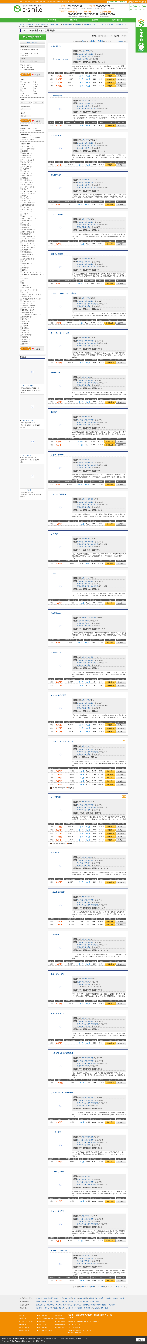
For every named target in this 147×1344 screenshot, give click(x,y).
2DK (35, 87)
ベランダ (26, 214)
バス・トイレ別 (28, 247)
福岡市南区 (68, 1298)
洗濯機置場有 (27, 234)
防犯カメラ (27, 303)
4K (23, 93)
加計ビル (54, 412)
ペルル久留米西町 (58, 892)
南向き (25, 330)
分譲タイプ (27, 173)
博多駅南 (78, 1301)
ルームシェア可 (28, 194)
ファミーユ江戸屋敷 (58, 494)
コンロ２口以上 (28, 238)
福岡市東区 (83, 1298)
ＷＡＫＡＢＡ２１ (58, 1013)
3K (35, 89)
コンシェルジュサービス (31, 314)
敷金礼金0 (41, 1321)
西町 (89, 219)
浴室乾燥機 (27, 252)
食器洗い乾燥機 (28, 241)
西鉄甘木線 (86, 1305)
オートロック (27, 292)
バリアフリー (27, 169)
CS (24, 281)
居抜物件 (26, 341)
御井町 (44, 1301)
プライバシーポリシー (27, 1321)
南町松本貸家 (56, 175)
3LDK (36, 91)
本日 (36, 128)
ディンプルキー (28, 301)
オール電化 (27, 220)
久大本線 (80, 54)
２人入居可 (27, 167)
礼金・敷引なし (27, 67)
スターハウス (56, 652)
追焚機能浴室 (27, 250)
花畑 (89, 56)
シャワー (26, 261)
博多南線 (112, 1305)
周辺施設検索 (60, 1324)
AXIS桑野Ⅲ (55, 372)
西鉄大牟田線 (81, 56)
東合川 (98, 1301)
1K (35, 82)
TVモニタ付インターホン (31, 294)
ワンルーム (26, 82)
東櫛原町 (65, 1301)
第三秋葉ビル (56, 613)
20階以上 (26, 326)
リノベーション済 (29, 160)
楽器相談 (26, 151)
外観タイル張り (28, 236)
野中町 (71, 1301)
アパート (25, 53)
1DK (23, 84)
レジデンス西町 (57, 214)
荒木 (87, 59)
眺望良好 (26, 178)
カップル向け (27, 198)
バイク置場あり (28, 229)
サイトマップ (24, 1327)
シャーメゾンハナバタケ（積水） (64, 293)
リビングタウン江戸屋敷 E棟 (62, 1092)
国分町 (90, 857)
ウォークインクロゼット (31, 272)
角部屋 (25, 332)
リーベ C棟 (56, 1132)
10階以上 (26, 323)
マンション (34, 53)
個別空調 (26, 344)
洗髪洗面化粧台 (28, 259)
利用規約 (23, 1324)
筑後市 (101, 1298)
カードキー (27, 184)
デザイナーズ (27, 158)
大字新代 (93, 618)
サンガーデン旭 (26, 490)
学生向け (26, 196)
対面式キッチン (28, 245)
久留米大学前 (48, 1308)
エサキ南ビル (56, 46)
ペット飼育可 (27, 146)
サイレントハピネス (27, 386)
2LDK (24, 89)
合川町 (38, 1301)
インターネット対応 (30, 290)
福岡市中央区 (58, 1298)
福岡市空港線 (67, 1305)
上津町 (90, 979)
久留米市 (85, 51)
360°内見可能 (42, 1315)
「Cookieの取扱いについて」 (24, 1341)
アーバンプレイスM (27, 420)
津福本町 (51, 1301)
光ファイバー (27, 287)
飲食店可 (26, 339)
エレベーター (27, 223)
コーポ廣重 (55, 934)
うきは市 (121, 1298)
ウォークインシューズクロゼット (32, 275)
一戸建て (25, 56)
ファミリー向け (28, 202)
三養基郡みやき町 (111, 1298)
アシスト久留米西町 (58, 695)
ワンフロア (27, 335)
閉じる (141, 1340)
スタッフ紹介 (60, 1321)
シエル (53, 573)
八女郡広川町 (86, 618)
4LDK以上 (25, 96)
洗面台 (25, 256)
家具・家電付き (28, 232)
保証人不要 (27, 162)
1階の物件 (26, 321)
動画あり (38, 137)
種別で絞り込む (32, 42)
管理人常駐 (27, 176)
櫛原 (106, 1308)
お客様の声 (60, 1327)
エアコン (26, 265)
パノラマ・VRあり (28, 140)
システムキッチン (29, 243)
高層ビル (26, 337)
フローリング (27, 207)
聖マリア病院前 (93, 108)
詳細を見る (110, 76)
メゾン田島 (55, 852)
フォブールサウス (58, 455)
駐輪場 (25, 227)
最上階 (25, 328)
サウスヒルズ (56, 135)
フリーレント (27, 182)
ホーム (29, 20)
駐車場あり (27, 317)
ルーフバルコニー (29, 218)
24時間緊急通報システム (31, 299)
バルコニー (27, 216)
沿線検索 (73, 20)
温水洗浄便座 (27, 254)
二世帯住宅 (27, 180)
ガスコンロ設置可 (29, 191)
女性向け (26, 200)
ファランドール (57, 96)
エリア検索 (52, 20)
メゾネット (27, 211)
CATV (25, 285)
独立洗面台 (27, 263)
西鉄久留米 (62, 1308)
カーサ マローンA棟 (59, 1251)
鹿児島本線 (81, 59)
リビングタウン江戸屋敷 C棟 (62, 1053)
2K (23, 87)
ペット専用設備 (28, 149)
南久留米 (87, 106)
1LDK (36, 84)
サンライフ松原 (26, 455)
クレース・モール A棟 (60, 333)
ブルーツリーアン (58, 974)
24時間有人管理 (28, 305)
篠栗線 (93, 1305)
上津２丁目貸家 (57, 254)
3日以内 (25, 130)
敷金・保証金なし (28, 65)
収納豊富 (26, 279)
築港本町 (85, 1301)
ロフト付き (27, 209)
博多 (101, 1308)
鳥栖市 (76, 1298)
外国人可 (26, 189)
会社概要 (95, 20)
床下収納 (26, 270)
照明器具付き (27, 225)
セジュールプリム (58, 1211)
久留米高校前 (89, 54)
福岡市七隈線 (101, 1305)
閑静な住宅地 (27, 155)
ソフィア (54, 534)
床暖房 (25, 268)
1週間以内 (38, 130)
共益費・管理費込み (29, 70)
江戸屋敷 (90, 499)
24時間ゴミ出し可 (29, 310)
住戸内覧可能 (27, 312)
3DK (23, 91)
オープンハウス (28, 187)
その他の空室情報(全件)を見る (62, 788)
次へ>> (120, 41)
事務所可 (26, 164)
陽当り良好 (27, 153)
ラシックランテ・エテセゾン (62, 741)
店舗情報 (59, 1315)
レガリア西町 (56, 797)
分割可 (25, 171)
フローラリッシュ (58, 1171)
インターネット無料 (45, 1330)
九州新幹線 (77, 1305)
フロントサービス (29, 308)
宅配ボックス (27, 297)
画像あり (25, 137)
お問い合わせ (117, 20)
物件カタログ (24, 1330)
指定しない (26, 128)
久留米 (96, 1308)
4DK (35, 93)
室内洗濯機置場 (28, 205)
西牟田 (88, 623)
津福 (89, 1145)
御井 (69, 1308)
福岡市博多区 (48, 1298)
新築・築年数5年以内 (45, 1318)
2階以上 (25, 319)
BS (24, 283)
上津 (89, 258)
